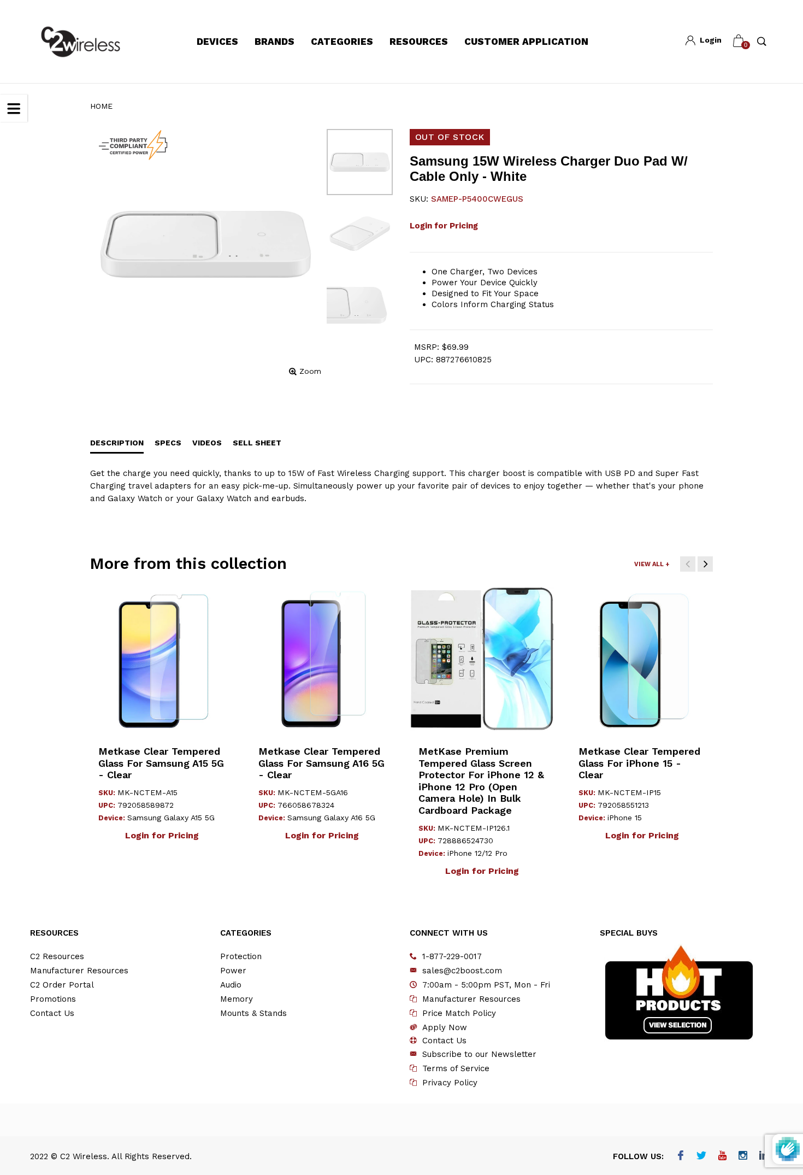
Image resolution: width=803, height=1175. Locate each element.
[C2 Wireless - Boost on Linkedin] (764, 1156)
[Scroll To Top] (773, 1103)
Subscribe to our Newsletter (479, 1054)
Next (705, 564)
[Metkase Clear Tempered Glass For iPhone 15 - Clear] (642, 659)
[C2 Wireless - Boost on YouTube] (722, 1156)
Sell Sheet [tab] (257, 442)
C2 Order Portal (62, 985)
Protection (241, 956)
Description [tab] (117, 442)
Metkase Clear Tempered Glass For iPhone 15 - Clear (639, 762)
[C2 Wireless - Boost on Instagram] (743, 1156)
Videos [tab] (207, 442)
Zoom (310, 371)
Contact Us (52, 1013)
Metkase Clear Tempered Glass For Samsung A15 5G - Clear (161, 762)
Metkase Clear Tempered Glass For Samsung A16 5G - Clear (321, 762)
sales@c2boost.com (462, 971)
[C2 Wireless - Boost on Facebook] (681, 1156)
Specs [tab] (168, 442)
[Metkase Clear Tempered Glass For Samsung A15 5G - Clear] (162, 659)
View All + (651, 564)
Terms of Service (455, 1068)
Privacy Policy (449, 1083)
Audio (230, 985)
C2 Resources (57, 956)
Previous (687, 564)
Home (101, 106)
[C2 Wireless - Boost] (80, 41)
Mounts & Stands (253, 1013)
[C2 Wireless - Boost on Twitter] (702, 1156)
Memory (236, 999)
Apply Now (444, 1027)
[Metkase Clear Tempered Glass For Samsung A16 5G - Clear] (322, 659)
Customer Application (526, 41)
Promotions (53, 999)
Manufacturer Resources (79, 971)
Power (233, 971)
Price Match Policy (459, 1013)
